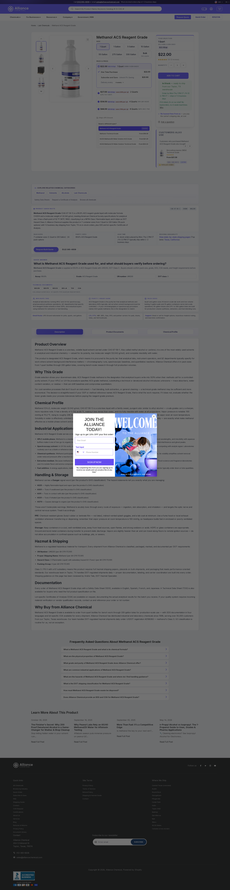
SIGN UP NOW (94, 462)
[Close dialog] (154, 416)
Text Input (80, 447)
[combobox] (80, 452)
